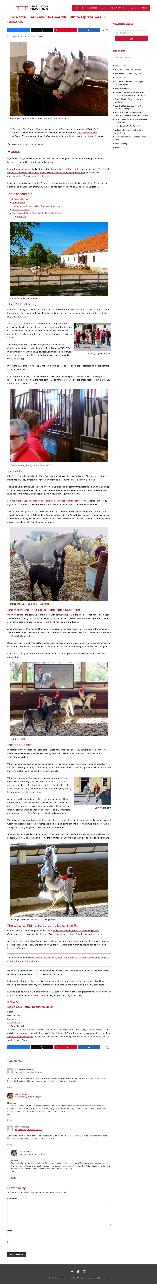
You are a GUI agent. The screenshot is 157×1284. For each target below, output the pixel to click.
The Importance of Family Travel (129, 74)
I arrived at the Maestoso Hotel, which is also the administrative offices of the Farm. (46, 500)
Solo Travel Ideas (122, 88)
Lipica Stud (97, 169)
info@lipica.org (14, 1022)
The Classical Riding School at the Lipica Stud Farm (36, 213)
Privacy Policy (121, 143)
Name (10, 1230)
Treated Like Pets (20, 209)
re (76, 930)
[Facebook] (72, 1272)
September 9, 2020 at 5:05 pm (28, 1129)
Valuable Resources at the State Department (129, 131)
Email (10, 1242)
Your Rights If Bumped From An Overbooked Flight (128, 107)
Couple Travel (121, 78)
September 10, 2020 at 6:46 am (32, 1154)
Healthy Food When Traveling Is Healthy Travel (129, 83)
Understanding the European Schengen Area (132, 138)
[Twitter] (78, 1272)
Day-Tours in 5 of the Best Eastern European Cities (77, 957)
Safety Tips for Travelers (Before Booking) (129, 100)
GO (131, 38)
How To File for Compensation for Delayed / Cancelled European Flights (131, 114)
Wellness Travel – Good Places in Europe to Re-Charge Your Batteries (130, 93)
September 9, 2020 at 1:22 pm (28, 1097)
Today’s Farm (18, 202)
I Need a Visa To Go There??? (127, 126)
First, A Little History (21, 199)
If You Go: (21, 216)
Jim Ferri (19, 1094)
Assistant (105, 1278)
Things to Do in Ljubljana (40, 957)
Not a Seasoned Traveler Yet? (128, 70)
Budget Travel (121, 66)
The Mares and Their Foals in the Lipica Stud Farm (36, 206)
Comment (12, 1199)
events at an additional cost (20, 1036)
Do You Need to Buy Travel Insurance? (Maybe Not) (131, 120)
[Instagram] (84, 1272)
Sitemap (118, 147)
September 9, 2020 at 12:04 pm (28, 1072)
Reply (9, 1087)
